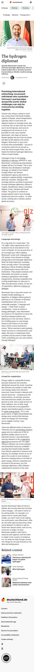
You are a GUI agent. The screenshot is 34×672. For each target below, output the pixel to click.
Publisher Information (9, 617)
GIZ (20, 175)
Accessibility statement (10, 635)
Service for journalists (9, 631)
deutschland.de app (8, 622)
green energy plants (12, 411)
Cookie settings (7, 639)
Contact (4, 608)
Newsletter (5, 626)
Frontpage (6, 15)
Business (15, 15)
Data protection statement (11, 613)
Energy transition (26, 15)
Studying (25, 8)
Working (14, 8)
